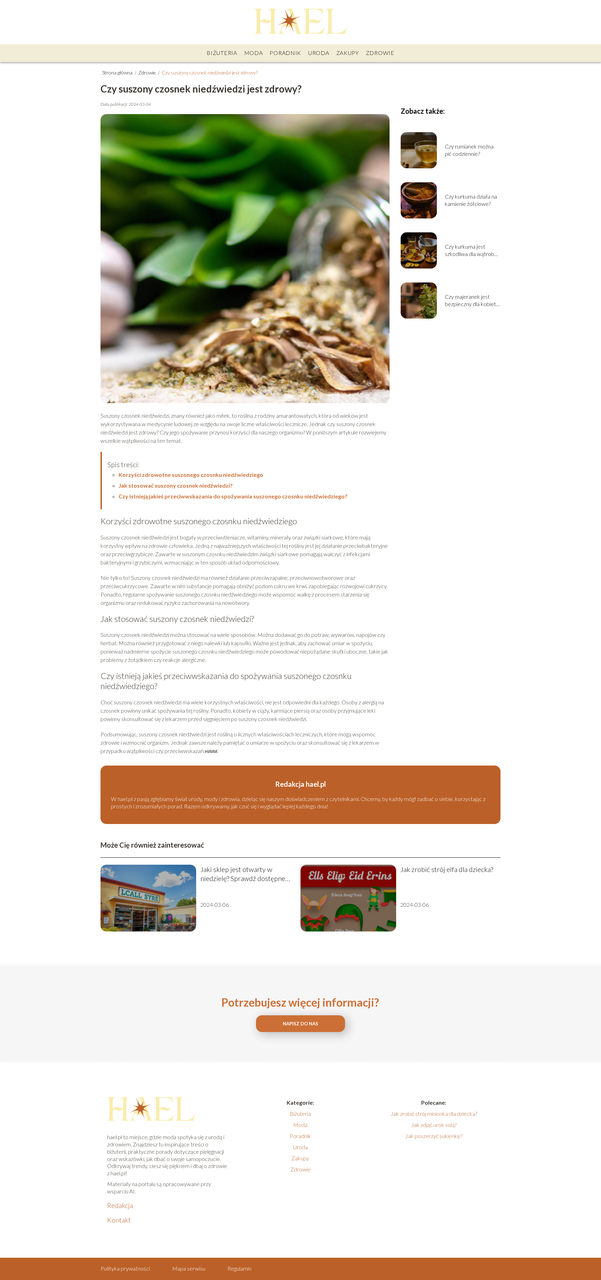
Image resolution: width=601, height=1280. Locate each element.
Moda (253, 52)
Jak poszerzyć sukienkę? (433, 1136)
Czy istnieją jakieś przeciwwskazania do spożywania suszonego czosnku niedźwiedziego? (233, 496)
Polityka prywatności (125, 1268)
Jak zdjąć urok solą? (434, 1124)
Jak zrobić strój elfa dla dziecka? (446, 869)
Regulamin (239, 1268)
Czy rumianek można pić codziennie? (469, 150)
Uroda (318, 52)
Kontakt (119, 1220)
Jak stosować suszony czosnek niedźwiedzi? (176, 485)
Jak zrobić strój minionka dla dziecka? (434, 1113)
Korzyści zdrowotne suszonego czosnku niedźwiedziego (191, 474)
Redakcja (120, 1205)
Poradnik (285, 52)
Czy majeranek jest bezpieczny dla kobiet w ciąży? (470, 300)
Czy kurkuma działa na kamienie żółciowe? (471, 200)
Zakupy (347, 52)
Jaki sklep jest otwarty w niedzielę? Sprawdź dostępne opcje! (242, 874)
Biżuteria (222, 52)
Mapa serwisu (188, 1268)
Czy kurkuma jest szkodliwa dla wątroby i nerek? (472, 250)
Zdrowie (380, 52)
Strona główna (118, 72)
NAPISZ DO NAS (300, 1023)
